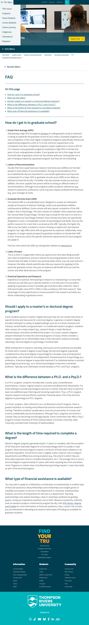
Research (6, 41)
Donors (15, 584)
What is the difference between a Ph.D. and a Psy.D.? (31, 104)
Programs (6, 13)
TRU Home (7, 8)
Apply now (75, 39)
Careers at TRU (69, 569)
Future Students (8, 18)
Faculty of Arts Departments (32, 55)
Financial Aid (43, 569)
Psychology (48, 55)
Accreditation (44, 551)
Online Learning (9, 27)
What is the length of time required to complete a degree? (34, 108)
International (7, 36)
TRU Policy (44, 554)
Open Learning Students (20, 575)
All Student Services (45, 586)
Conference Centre (70, 578)
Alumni (15, 581)
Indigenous (6, 32)
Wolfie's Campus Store (45, 575)
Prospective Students (19, 572)
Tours (66, 584)
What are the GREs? (16, 98)
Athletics (60, 2)
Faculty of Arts (16, 55)
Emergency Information (44, 548)
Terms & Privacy (44, 546)
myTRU (44, 2)
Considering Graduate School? (11, 57)
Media (15, 586)
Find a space (68, 581)
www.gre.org (66, 245)
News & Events (69, 572)
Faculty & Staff (17, 578)
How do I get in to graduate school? (23, 94)
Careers (52, 2)
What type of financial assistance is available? (28, 111)
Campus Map (68, 586)
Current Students (9, 22)
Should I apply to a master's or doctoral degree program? (33, 101)
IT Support (42, 584)
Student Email (43, 578)
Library (41, 572)
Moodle (41, 581)
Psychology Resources (61, 55)
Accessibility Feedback (44, 557)
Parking (67, 575)
